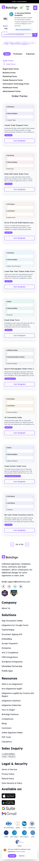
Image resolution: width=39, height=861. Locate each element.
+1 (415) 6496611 (8, 754)
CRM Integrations (10, 657)
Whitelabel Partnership (12, 666)
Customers (6, 728)
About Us (6, 608)
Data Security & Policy (12, 783)
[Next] (27, 544)
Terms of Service (9, 769)
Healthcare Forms (10, 88)
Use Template (19, 141)
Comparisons (7, 719)
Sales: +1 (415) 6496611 (19, 1)
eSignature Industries (11, 705)
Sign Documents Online (12, 620)
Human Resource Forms (13, 80)
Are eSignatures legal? (12, 688)
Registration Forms (11, 69)
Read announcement (23, 29)
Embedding (7, 639)
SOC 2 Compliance (10, 652)
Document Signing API (12, 634)
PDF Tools (6, 737)
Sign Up (27, 7)
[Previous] (12, 544)
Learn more (20, 852)
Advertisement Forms (12, 91)
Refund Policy (8, 778)
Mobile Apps (7, 671)
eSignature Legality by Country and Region (18, 694)
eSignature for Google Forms (15, 625)
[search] (34, 34)
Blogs (4, 723)
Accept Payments (10, 643)
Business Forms (9, 73)
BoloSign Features (10, 714)
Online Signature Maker (12, 732)
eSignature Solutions (11, 700)
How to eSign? (8, 710)
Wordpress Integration (12, 662)
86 (22, 544)
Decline (21, 856)
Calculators (7, 742)
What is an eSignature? (12, 684)
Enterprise (6, 648)
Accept (12, 856)
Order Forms (8, 61)
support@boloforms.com (18, 582)
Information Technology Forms (16, 84)
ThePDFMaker (8, 630)
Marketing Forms (10, 76)
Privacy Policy (8, 774)
